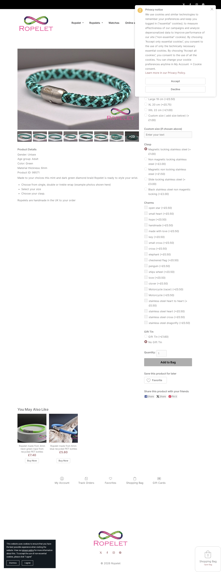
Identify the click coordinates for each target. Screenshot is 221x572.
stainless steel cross (167, 317)
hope (157, 219)
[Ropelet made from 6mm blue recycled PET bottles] (63, 428)
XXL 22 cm (160, 110)
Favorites (110, 482)
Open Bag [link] (208, 564)
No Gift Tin (155, 342)
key (157, 237)
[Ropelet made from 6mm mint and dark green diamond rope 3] (71, 136)
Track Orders (86, 482)
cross (158, 248)
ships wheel (162, 271)
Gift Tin (158, 336)
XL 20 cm (159, 104)
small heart (161, 213)
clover (158, 283)
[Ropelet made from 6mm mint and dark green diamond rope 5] (101, 136)
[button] (155, 380)
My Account (62, 482)
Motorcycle (161, 295)
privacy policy (28, 550)
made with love (164, 231)
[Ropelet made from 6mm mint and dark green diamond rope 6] (117, 136)
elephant (160, 254)
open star (160, 207)
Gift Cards (159, 482)
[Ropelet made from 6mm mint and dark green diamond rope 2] (55, 136)
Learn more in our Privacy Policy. (165, 72)
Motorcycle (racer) (166, 289)
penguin (159, 266)
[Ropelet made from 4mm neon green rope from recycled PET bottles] (31, 428)
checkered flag (164, 260)
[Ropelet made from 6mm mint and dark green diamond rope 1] (40, 136)
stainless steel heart (167, 311)
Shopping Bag (134, 482)
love (157, 277)
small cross (161, 242)
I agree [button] (27, 563)
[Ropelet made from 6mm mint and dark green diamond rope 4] (86, 136)
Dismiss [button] (13, 563)
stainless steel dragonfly (169, 323)
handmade (161, 225)
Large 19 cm (161, 99)
